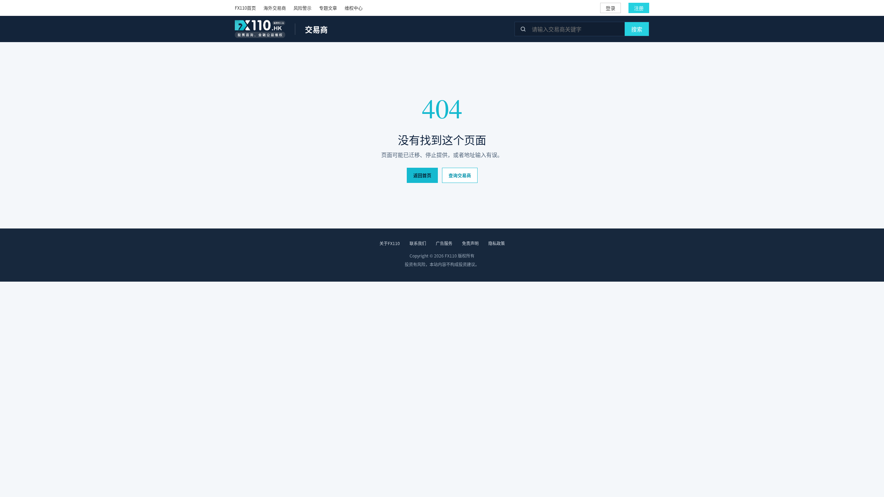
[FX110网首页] (260, 29)
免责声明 (470, 243)
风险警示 (302, 7)
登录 (610, 7)
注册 (639, 7)
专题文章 (328, 7)
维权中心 (354, 7)
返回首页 (422, 175)
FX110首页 (245, 7)
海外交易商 (274, 7)
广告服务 (444, 243)
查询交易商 (460, 175)
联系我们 (418, 243)
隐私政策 (496, 243)
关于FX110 (389, 243)
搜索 (636, 29)
